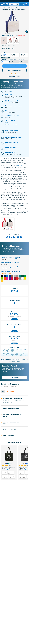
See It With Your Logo (14, 70)
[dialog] (26, 31)
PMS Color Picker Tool (7, 273)
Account (22, 4)
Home (2, 7)
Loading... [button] (18, 76)
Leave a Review (14, 377)
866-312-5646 (14, 236)
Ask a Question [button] (10, 391)
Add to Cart (14, 66)
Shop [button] (26, 4)
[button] (4, 40)
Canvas (7, 126)
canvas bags (18, 165)
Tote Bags (6, 7)
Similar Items (14, 442)
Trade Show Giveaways (11, 124)
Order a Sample (15, 74)
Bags (6, 122)
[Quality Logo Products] (4, 4)
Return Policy (9, 133)
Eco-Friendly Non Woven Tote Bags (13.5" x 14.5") (8, 468)
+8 (12, 463)
